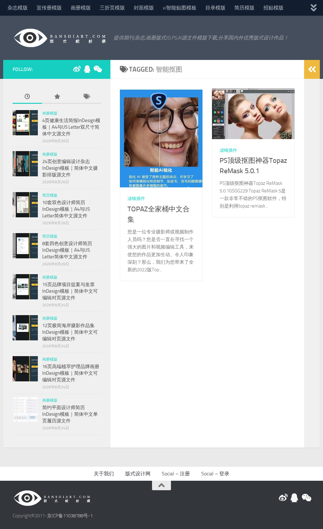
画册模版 (81, 8)
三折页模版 (112, 8)
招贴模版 (273, 8)
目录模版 (215, 8)
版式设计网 (137, 474)
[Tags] (86, 97)
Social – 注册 (176, 474)
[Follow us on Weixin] (97, 69)
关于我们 (104, 474)
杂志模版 (18, 8)
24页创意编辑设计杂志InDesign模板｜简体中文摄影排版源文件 (70, 168)
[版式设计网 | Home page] (60, 37)
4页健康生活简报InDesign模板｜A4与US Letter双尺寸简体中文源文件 (71, 127)
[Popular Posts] (56, 97)
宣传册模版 (49, 8)
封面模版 (144, 8)
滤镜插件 (136, 198)
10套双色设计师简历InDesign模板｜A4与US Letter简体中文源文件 (66, 209)
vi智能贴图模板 (180, 8)
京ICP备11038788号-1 (70, 516)
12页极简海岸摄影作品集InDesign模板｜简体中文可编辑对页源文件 (70, 332)
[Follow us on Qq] (87, 69)
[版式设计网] (77, 69)
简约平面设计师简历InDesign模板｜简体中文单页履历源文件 (70, 414)
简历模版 (244, 8)
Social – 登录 (215, 474)
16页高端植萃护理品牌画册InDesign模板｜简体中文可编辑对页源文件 (70, 373)
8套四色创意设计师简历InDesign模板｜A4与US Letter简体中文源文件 (67, 250)
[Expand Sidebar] (312, 69)
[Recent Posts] (27, 97)
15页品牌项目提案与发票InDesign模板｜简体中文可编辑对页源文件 (70, 291)
